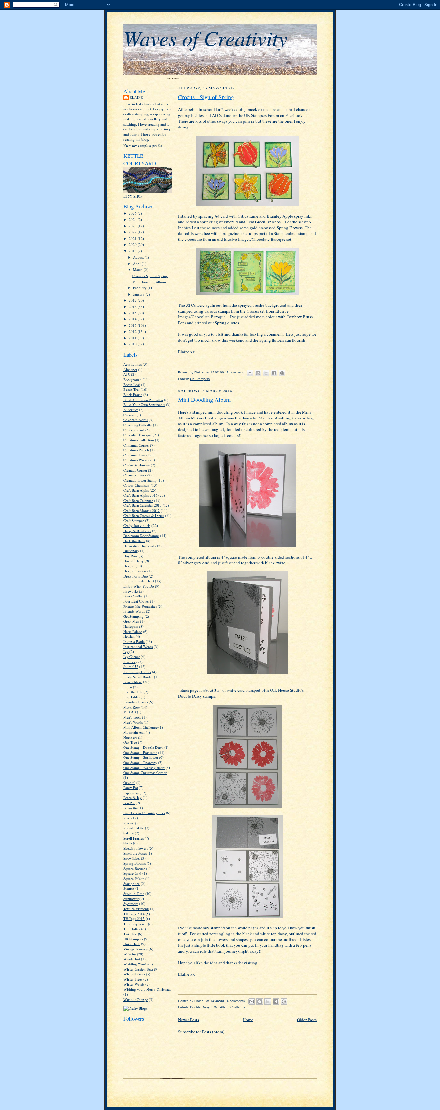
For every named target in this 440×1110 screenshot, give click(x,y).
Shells (127, 843)
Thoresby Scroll (135, 923)
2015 (133, 312)
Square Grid (132, 873)
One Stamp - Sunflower (140, 757)
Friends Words (134, 611)
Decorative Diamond (138, 545)
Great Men (131, 621)
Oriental (129, 782)
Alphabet (130, 369)
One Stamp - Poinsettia (140, 752)
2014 (133, 318)
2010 (133, 344)
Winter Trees (132, 979)
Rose (126, 817)
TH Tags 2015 (134, 918)
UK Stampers (133, 938)
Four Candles (133, 596)
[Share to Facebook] (274, 373)
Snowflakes (131, 858)
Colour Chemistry (136, 485)
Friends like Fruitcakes (140, 606)
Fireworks (130, 591)
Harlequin (130, 626)
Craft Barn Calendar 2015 (142, 505)
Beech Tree (131, 389)
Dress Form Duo (135, 576)
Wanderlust (131, 958)
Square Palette (133, 878)
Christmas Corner (136, 445)
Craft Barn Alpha (136, 490)
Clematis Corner (135, 470)
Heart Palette (132, 631)
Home (248, 1019)
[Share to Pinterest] (282, 373)
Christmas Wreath (136, 459)
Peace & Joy (132, 797)
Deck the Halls (134, 540)
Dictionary (131, 550)
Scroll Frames (133, 838)
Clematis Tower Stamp (140, 480)
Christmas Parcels (136, 449)
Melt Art (129, 712)
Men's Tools (132, 717)
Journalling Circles (137, 671)
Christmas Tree (134, 455)
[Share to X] (266, 373)
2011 (133, 337)
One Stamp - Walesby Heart (144, 767)
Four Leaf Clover (136, 601)
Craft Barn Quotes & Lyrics (143, 515)
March (138, 269)
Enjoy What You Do (138, 586)
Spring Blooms (134, 863)
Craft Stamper (133, 520)
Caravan (129, 414)
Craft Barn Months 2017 (141, 510)
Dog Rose (130, 555)
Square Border (134, 868)
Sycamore (130, 903)
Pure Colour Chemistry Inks (144, 812)
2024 (133, 219)
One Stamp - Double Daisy (143, 747)
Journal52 (130, 666)
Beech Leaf (131, 384)
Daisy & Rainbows (137, 530)
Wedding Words (135, 964)
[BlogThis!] (258, 373)
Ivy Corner (131, 656)
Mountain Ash (134, 732)
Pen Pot (129, 802)
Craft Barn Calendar (138, 500)
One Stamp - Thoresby (140, 762)
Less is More (132, 681)
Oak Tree (130, 742)
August (139, 257)
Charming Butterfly (137, 424)
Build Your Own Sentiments (144, 404)
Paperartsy (131, 792)
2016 (133, 306)
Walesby (129, 954)
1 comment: (236, 372)
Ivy (126, 651)
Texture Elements (136, 908)
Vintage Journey (135, 948)
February (140, 287)
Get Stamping (133, 616)
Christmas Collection (138, 439)
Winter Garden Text (138, 969)
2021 (133, 238)
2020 (133, 244)
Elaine (136, 97)
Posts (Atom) (213, 1032)
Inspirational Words (138, 646)
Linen (127, 686)
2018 (133, 251)
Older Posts (307, 1019)
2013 (133, 325)
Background (132, 379)
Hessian (129, 636)
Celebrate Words (135, 419)
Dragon (129, 565)
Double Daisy (133, 561)
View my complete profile (142, 145)
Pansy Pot (130, 787)
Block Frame (132, 394)
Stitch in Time (133, 893)
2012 (133, 331)
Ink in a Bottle (134, 641)
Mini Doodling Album (149, 281)
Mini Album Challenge (140, 727)
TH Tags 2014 (134, 913)
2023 (133, 225)
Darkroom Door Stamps (141, 535)
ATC (126, 374)
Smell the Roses (135, 853)
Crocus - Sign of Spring (150, 275)
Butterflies (130, 409)
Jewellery (130, 661)
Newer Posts (188, 1019)
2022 (133, 232)
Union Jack (131, 943)
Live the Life (133, 692)
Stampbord (131, 883)
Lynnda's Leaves (135, 702)
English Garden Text (138, 581)
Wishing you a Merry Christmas (147, 989)
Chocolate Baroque (137, 434)
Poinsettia (130, 807)
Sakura (128, 833)
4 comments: (237, 1000)
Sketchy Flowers (135, 848)
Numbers (130, 737)
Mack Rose (131, 707)
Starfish (128, 888)
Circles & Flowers (136, 465)
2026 (133, 213)
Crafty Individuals (136, 525)
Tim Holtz (131, 929)
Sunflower (131, 898)
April (137, 263)
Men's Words (133, 722)
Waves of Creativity (205, 38)
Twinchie (130, 933)
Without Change (135, 999)
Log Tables (131, 696)
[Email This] (250, 373)
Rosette (128, 823)
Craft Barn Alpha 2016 (140, 495)
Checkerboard (133, 430)
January (139, 294)
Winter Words (133, 984)
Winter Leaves (134, 974)
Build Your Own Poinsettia (143, 399)
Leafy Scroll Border (138, 676)
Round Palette (133, 827)
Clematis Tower (134, 475)
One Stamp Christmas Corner (145, 772)
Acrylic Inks (132, 364)
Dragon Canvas (134, 571)
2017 (133, 300)
